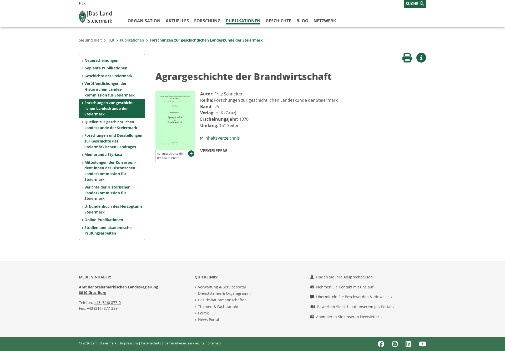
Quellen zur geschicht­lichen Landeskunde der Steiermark (110, 124)
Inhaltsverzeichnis (222, 138)
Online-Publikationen (103, 219)
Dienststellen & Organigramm (224, 293)
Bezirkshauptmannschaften (222, 299)
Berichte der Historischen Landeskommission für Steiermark (107, 193)
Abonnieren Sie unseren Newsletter (348, 316)
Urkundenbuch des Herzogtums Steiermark (113, 209)
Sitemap (214, 343)
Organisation (144, 21)
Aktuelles (177, 21)
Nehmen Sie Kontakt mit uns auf (345, 286)
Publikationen (243, 21)
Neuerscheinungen (101, 60)
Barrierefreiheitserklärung (184, 343)
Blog (302, 21)
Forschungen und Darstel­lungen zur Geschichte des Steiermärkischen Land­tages (113, 141)
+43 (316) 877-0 (107, 302)
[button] (415, 4)
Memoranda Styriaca (103, 154)
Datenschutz (151, 343)
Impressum (129, 343)
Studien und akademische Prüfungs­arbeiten (108, 230)
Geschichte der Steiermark (108, 75)
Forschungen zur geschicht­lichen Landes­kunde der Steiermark (206, 40)
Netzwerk (325, 21)
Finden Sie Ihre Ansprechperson (345, 276)
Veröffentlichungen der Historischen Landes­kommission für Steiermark (109, 89)
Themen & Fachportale (218, 306)
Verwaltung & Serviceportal (222, 286)
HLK (111, 40)
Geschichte (278, 21)
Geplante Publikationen (105, 67)
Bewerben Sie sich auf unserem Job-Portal (354, 306)
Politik (203, 313)
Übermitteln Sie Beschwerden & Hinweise (353, 296)
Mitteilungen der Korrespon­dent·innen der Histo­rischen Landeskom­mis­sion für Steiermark (110, 171)
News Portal (208, 319)
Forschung (207, 21)
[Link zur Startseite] (96, 17)
